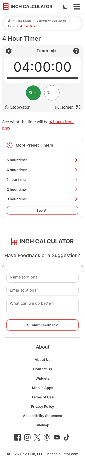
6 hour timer (17, 170)
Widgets (42, 378)
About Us (43, 359)
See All (42, 210)
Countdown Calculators (51, 20)
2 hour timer (17, 189)
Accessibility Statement (42, 415)
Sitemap (42, 425)
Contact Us (42, 369)
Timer (11, 26)
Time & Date (23, 20)
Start (33, 92)
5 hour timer (17, 160)
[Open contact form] (76, 50)
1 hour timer (17, 179)
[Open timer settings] (8, 50)
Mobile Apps (42, 388)
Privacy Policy (42, 406)
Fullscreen (64, 107)
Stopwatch (20, 107)
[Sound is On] (52, 50)
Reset (52, 92)
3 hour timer (17, 199)
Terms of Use (42, 397)
